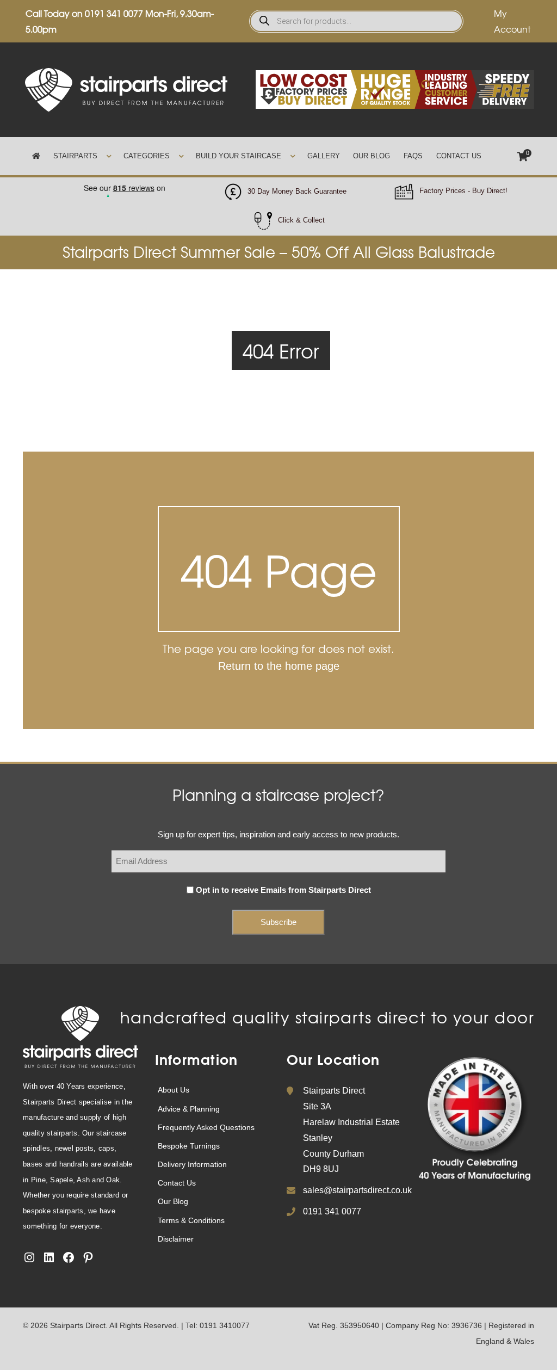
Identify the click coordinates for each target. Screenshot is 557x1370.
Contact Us (458, 156)
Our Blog (371, 156)
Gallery (323, 156)
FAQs (413, 156)
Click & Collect (301, 220)
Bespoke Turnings (189, 1145)
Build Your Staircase (238, 156)
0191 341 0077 (114, 13)
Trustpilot (124, 185)
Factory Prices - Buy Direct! (463, 191)
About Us (173, 1089)
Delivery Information (192, 1164)
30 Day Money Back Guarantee (296, 191)
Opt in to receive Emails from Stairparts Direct (283, 889)
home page (312, 666)
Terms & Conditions (191, 1220)
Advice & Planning (189, 1108)
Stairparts (75, 156)
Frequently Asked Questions (206, 1127)
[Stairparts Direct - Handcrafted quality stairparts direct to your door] (126, 89)
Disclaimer (176, 1239)
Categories (146, 156)
